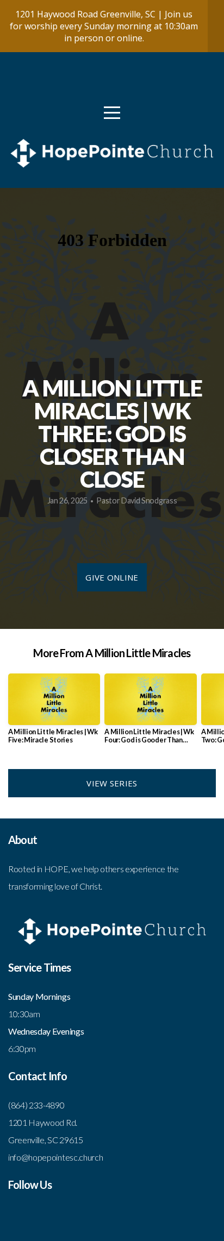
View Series (111, 783)
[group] (54, 713)
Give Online (111, 577)
